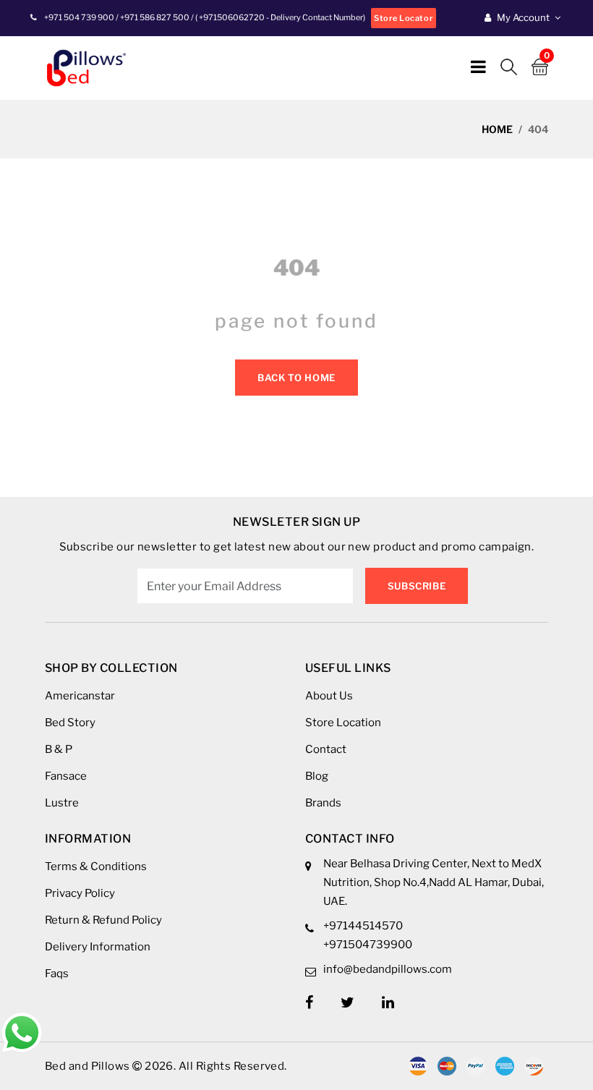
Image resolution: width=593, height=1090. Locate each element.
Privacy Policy (80, 893)
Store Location (343, 722)
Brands (323, 802)
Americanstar (80, 695)
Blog (316, 776)
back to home (296, 377)
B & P (58, 749)
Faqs (57, 973)
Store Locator (403, 18)
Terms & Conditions (96, 866)
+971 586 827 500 (154, 17)
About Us (329, 695)
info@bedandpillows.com (387, 969)
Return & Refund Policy (103, 920)
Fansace (66, 776)
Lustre (62, 802)
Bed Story (70, 722)
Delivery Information (97, 946)
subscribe (417, 586)
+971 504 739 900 (79, 17)
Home (497, 129)
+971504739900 (367, 944)
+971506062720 (231, 17)
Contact (325, 749)
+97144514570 (363, 925)
